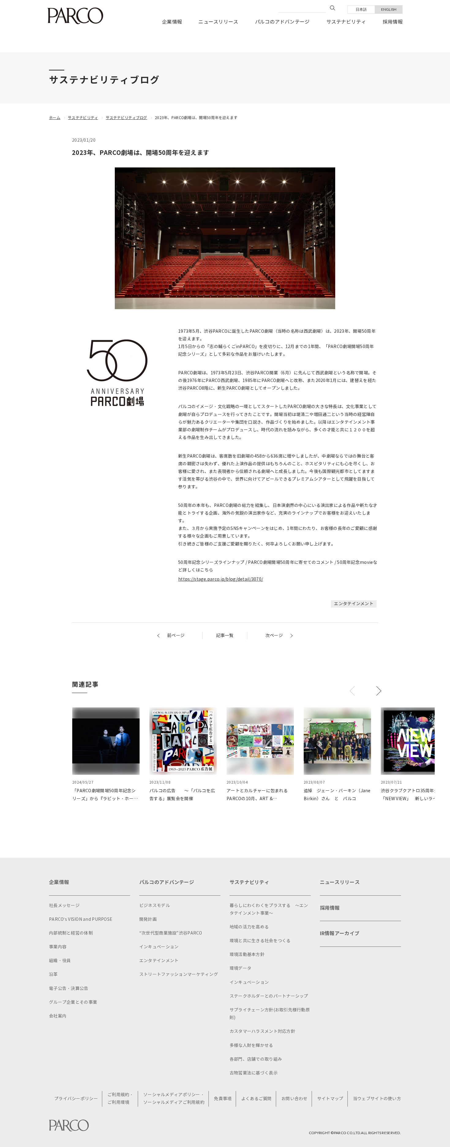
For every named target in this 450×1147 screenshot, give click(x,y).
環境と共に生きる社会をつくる (260, 940)
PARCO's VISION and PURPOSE (80, 919)
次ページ (274, 635)
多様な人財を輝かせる (251, 1045)
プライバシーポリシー (76, 1098)
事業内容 (57, 947)
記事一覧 (225, 635)
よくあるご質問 (256, 1098)
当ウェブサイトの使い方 (377, 1098)
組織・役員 (60, 960)
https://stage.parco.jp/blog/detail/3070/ (220, 579)
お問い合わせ (294, 1098)
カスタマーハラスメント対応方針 (262, 1031)
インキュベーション (159, 947)
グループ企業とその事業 (73, 1002)
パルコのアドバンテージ (282, 22)
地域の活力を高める (249, 927)
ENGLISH (389, 9)
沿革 (53, 974)
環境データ (240, 968)
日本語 (361, 9)
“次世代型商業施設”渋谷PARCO (170, 933)
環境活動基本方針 (247, 954)
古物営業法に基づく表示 (254, 1073)
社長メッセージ (64, 905)
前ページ (176, 635)
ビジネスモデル (154, 905)
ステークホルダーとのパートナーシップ (269, 996)
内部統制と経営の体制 (71, 933)
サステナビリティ (346, 22)
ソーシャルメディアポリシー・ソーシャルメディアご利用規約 (173, 1098)
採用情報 (393, 22)
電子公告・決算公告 (68, 988)
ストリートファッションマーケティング (178, 974)
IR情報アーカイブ (340, 933)
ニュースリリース (218, 22)
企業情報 (172, 22)
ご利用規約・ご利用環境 (120, 1098)
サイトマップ (330, 1098)
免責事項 (222, 1098)
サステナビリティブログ (126, 117)
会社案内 (57, 1016)
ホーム (54, 117)
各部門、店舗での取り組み (256, 1059)
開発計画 (148, 919)
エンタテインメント (353, 603)
